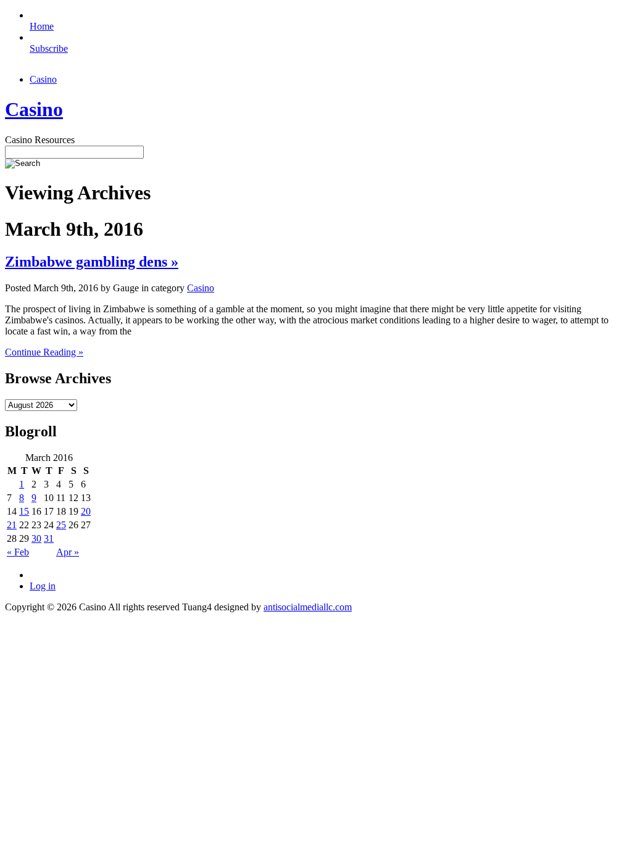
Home (42, 26)
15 (24, 511)
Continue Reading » (44, 352)
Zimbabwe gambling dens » (91, 262)
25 (61, 525)
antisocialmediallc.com (308, 607)
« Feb (18, 552)
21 (12, 525)
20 (86, 511)
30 (36, 538)
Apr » (67, 552)
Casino (43, 79)
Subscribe (49, 48)
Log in (43, 586)
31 (49, 538)
